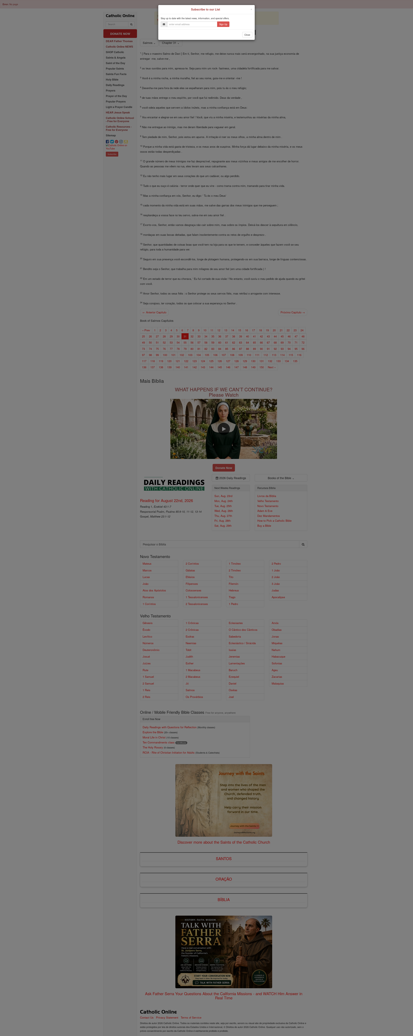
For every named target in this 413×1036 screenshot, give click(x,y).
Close (247, 34)
